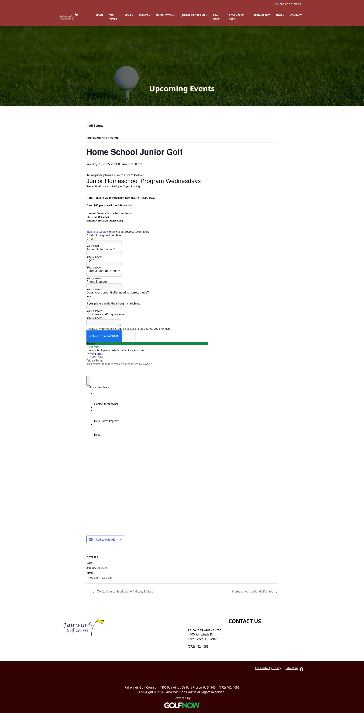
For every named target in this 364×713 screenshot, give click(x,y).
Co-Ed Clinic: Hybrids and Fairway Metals (124, 591)
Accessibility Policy (268, 668)
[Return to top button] (359, 601)
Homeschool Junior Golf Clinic (253, 591)
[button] (129, 16)
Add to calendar (106, 539)
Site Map (292, 668)
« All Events (95, 125)
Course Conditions (287, 4)
